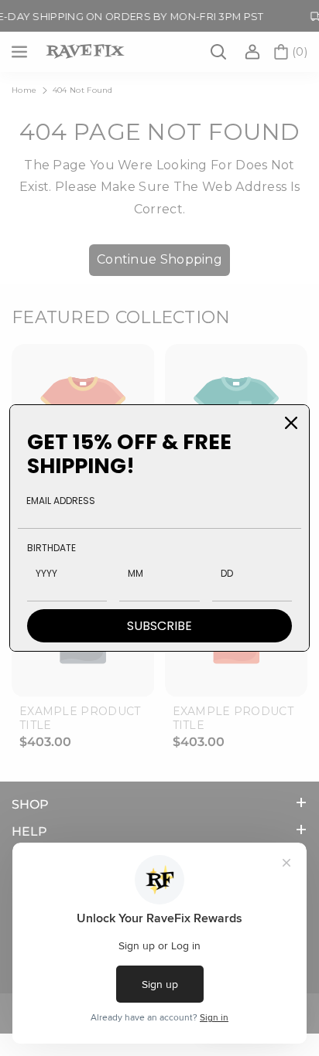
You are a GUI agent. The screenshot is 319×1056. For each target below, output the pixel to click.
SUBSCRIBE (159, 626)
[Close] (291, 422)
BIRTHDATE (51, 547)
